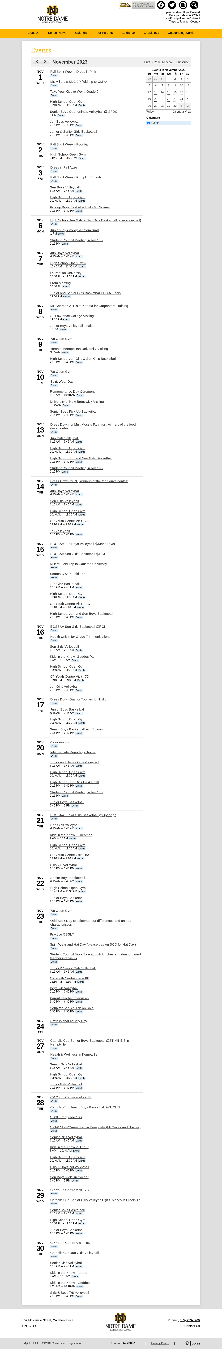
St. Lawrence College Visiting (72, 316)
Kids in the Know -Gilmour (69, 1147)
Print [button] (147, 62)
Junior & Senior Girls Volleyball (73, 968)
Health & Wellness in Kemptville (73, 1054)
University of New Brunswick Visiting (77, 401)
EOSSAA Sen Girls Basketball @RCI (77, 554)
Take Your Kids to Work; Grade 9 (74, 91)
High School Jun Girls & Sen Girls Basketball (83, 358)
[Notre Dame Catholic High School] (52, 14)
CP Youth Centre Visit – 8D (70, 1243)
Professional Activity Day (68, 1021)
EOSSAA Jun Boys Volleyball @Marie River (82, 544)
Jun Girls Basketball (65, 584)
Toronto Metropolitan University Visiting (79, 349)
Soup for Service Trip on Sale (71, 1008)
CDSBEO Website (53, 1343)
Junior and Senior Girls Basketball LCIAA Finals (85, 293)
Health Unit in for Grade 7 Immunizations (80, 636)
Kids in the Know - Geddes (70, 1283)
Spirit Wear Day (62, 381)
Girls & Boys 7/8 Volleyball (69, 1167)
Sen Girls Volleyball (64, 501)
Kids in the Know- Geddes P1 (72, 656)
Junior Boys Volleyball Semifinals (74, 230)
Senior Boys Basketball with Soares (76, 729)
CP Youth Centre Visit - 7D (69, 676)
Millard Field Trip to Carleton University (78, 564)
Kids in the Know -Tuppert (69, 1273)
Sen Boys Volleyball (65, 187)
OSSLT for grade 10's (66, 1117)
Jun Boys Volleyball (64, 121)
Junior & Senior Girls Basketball (73, 131)
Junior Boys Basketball (67, 709)
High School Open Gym (67, 101)
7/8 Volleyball (60, 531)
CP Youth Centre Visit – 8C (70, 604)
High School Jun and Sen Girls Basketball (81, 458)
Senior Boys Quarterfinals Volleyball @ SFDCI (84, 111)
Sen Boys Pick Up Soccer (69, 1177)
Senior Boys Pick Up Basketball (73, 411)
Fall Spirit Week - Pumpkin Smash (75, 177)
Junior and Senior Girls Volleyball (74, 762)
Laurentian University (66, 273)
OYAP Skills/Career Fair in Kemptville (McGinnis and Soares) (95, 1127)
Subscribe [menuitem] (182, 62)
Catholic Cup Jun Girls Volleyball (74, 1253)
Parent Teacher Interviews (69, 998)
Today (150, 111)
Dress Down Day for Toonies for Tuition (79, 699)
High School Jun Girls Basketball (74, 782)
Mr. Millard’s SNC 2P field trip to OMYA (78, 81)
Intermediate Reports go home (73, 752)
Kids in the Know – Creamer (71, 835)
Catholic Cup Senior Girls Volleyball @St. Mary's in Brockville (95, 1200)
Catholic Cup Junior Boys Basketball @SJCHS (85, 1107)
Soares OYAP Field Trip (67, 574)
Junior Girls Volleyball (66, 1084)
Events (155, 122)
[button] (33, 33)
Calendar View (182, 111)
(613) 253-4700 (189, 1320)
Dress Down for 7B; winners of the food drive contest (89, 481)
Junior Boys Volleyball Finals (71, 326)
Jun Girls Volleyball (64, 438)
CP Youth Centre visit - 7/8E (71, 1097)
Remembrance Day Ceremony (73, 391)
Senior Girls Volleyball (66, 1064)
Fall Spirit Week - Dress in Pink (73, 71)
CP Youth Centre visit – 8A (69, 855)
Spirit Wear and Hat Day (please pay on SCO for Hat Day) (93, 944)
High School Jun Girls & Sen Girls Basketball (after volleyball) (95, 220)
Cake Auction (60, 742)
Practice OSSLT (62, 934)
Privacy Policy (160, 1343)
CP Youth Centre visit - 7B (69, 1190)
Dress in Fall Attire (63, 167)
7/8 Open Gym (61, 339)
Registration (74, 1343)
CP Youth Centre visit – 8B (69, 978)
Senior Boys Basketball (67, 878)
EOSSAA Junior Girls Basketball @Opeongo (83, 815)
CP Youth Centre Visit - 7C (69, 521)
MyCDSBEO (31, 1343)
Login (192, 1343)
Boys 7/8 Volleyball (64, 988)
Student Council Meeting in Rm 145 (76, 240)
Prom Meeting (60, 283)
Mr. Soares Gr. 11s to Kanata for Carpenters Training (89, 306)
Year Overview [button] (163, 62)
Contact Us (192, 1326)
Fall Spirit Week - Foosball (69, 144)
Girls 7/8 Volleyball (63, 865)
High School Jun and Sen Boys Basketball (81, 613)
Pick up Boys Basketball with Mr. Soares (80, 207)
